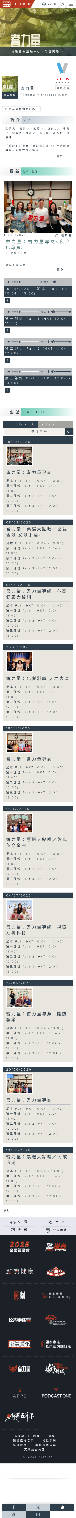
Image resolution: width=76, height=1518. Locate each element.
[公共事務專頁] (20, 1319)
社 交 (60, 1222)
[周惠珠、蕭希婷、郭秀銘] (19, 823)
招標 (52, 1436)
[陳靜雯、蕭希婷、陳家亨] (19, 910)
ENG (50, 4)
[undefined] (44, 4)
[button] (8, 282)
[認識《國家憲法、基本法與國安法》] (56, 1344)
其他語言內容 (35, 1449)
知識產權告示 (24, 1440)
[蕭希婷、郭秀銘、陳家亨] (19, 997)
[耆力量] (7, 301)
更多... (62, 156)
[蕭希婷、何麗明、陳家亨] (19, 661)
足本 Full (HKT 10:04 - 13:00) (35, 481)
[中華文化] (20, 1344)
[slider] (65, 282)
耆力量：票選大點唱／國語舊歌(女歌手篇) (37, 532)
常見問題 (50, 1440)
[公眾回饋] (48, 1230)
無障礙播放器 (46, 1445)
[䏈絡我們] (13, 1229)
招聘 (37, 1436)
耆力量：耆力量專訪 (29, 472)
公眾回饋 (60, 1230)
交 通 (23, 1222)
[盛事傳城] (56, 1368)
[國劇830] (20, 1295)
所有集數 (10, 95)
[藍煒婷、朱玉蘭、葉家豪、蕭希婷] (19, 742)
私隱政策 (21, 1445)
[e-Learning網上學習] (56, 1295)
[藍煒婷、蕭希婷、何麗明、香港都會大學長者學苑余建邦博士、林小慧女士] (19, 1083)
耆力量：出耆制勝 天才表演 (38, 678)
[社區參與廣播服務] (56, 1319)
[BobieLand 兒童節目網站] (56, 1271)
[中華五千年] (20, 1417)
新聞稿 (20, 1436)
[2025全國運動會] (20, 1246)
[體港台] (56, 1246)
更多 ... (7, 1211)
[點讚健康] (20, 1271)
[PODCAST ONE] (56, 1392)
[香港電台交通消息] (13, 1222)
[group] (53, 282)
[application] (37, 282)
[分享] (50, 1222)
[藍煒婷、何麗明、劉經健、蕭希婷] (19, 456)
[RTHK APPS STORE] (20, 1392)
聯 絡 (23, 1229)
